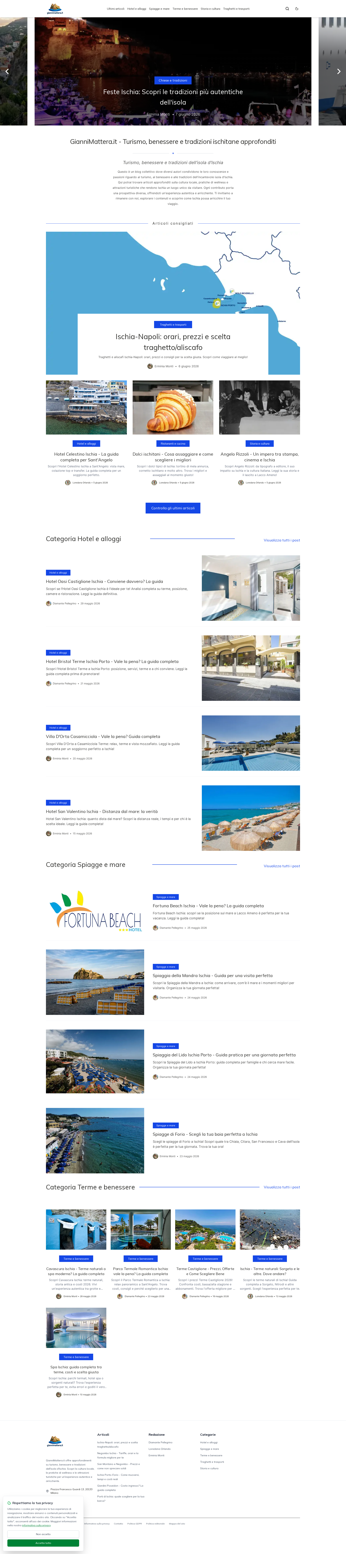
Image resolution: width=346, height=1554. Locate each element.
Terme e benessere (185, 8)
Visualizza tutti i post (282, 540)
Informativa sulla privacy (97, 1523)
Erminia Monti (156, 1455)
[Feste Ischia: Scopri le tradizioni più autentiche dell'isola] (173, 71)
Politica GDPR (134, 1523)
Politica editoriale (155, 1523)
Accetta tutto (43, 1543)
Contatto (118, 1523)
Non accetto (43, 1534)
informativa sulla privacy (36, 1525)
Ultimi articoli (115, 8)
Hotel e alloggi (136, 8)
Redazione (157, 1434)
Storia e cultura (210, 8)
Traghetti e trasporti (236, 8)
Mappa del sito (177, 1523)
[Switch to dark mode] (297, 8)
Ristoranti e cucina (173, 443)
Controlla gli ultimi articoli (173, 508)
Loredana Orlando (160, 1449)
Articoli (103, 1434)
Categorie (208, 1434)
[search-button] (287, 9)
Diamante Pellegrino (160, 1442)
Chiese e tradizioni (173, 80)
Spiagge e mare (159, 8)
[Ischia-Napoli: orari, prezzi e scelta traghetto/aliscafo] (173, 303)
